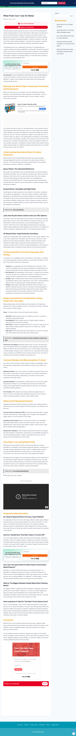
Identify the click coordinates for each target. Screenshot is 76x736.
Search (57, 13)
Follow (45, 684)
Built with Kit (35, 70)
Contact (26, 725)
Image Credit (55, 725)
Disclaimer (42, 725)
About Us (20, 725)
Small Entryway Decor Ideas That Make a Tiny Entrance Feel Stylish (66, 44)
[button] (26, 478)
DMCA (48, 725)
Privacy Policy (34, 725)
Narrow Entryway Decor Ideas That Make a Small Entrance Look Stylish (65, 51)
